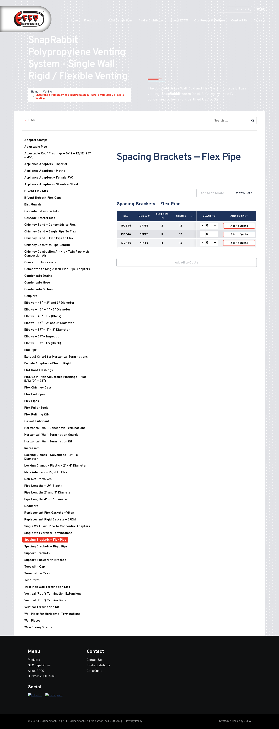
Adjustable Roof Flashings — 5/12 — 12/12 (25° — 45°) (57, 156)
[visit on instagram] (53, 695)
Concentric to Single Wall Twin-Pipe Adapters (57, 269)
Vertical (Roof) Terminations (45, 601)
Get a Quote (94, 670)
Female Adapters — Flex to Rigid (47, 364)
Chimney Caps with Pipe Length (47, 245)
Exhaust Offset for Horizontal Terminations (56, 357)
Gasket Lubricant (36, 421)
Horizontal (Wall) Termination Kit (48, 442)
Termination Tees (37, 574)
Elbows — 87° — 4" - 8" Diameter (47, 330)
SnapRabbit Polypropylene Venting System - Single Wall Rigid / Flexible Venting (80, 96)
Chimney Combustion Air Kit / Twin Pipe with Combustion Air (56, 254)
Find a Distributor (151, 21)
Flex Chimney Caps (37, 388)
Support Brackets (37, 553)
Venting (47, 91)
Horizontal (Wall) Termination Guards (51, 435)
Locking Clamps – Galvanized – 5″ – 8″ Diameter (51, 457)
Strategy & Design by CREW (235, 720)
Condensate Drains (38, 276)
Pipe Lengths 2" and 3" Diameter (48, 493)
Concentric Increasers (40, 263)
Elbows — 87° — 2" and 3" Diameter (49, 323)
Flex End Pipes (34, 394)
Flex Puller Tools (36, 408)
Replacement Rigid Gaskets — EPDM (50, 520)
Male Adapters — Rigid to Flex (45, 472)
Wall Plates (32, 621)
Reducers (31, 506)
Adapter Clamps (35, 140)
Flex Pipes (31, 401)
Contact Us (239, 21)
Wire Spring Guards (38, 628)
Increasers (31, 448)
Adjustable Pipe (35, 147)
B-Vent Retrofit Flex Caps (42, 198)
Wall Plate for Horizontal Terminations (52, 614)
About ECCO (179, 21)
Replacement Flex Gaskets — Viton (49, 513)
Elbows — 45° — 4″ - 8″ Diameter (47, 310)
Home (74, 21)
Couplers (30, 296)
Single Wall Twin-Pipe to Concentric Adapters (57, 526)
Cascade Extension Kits (41, 211)
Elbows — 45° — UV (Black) (42, 316)
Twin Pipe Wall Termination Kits (47, 587)
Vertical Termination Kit (41, 607)
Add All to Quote (212, 193)
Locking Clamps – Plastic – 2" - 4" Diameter (55, 466)
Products (90, 21)
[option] (186, 220)
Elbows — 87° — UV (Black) (42, 343)
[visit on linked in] (35, 695)
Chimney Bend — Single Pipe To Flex (50, 232)
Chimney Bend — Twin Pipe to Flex (48, 238)
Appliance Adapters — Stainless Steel (51, 184)
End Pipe (30, 350)
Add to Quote (239, 226)
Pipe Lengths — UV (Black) (43, 486)
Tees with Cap (34, 567)
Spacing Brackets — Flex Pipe (45, 540)
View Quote (244, 193)
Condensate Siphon (38, 289)
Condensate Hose (37, 283)
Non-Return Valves (37, 479)
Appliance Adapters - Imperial (45, 164)
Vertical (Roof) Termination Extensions (52, 594)
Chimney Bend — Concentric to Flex (50, 225)
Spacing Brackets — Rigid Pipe (45, 547)
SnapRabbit (171, 93)
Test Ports (31, 580)
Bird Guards (32, 205)
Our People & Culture (209, 21)
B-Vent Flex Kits (36, 191)
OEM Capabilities (120, 21)
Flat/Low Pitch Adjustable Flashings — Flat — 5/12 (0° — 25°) (56, 379)
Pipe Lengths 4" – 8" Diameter (46, 499)
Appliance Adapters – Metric (44, 171)
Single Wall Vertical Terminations (48, 533)
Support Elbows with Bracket (45, 560)
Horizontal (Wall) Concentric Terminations (54, 428)
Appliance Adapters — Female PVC (48, 178)
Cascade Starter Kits (39, 218)
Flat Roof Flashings (38, 370)
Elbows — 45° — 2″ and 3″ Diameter (49, 303)
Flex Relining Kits (37, 415)
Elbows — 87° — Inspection (42, 337)
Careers (259, 21)
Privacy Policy (134, 720)
